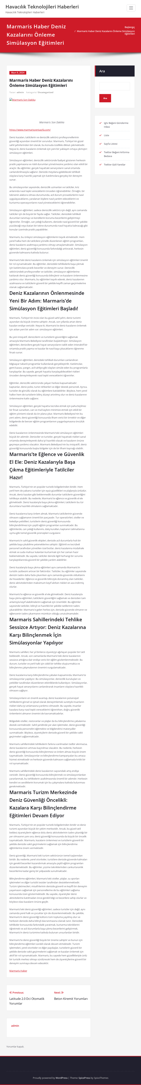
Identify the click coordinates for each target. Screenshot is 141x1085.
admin (20, 92)
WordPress (62, 1077)
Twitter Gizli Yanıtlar (114, 164)
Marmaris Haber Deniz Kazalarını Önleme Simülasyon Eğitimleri (106, 32)
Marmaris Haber (18, 970)
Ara (102, 71)
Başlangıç (130, 27)
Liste (106, 135)
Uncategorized (45, 92)
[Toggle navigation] (131, 7)
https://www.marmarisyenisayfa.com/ (30, 129)
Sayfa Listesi (110, 143)
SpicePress (84, 1077)
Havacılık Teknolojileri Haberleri (42, 6)
